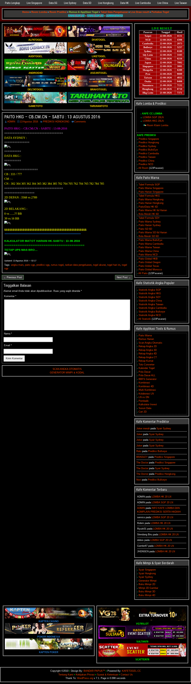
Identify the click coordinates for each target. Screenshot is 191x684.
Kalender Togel (147, 368)
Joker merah (143, 428)
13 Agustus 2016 (29, 121)
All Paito (143, 273)
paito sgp (30, 264)
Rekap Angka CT (148, 357)
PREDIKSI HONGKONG (56, 121)
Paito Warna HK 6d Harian (153, 210)
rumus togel (57, 264)
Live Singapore (34, 2)
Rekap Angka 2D (148, 346)
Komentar (10, 296)
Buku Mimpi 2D (147, 584)
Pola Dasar (145, 371)
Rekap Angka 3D (148, 350)
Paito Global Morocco (150, 269)
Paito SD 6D (145, 229)
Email (8, 345)
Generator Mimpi (147, 580)
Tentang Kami (65, 674)
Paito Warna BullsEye (150, 240)
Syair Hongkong (147, 573)
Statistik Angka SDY (150, 297)
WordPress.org (85, 678)
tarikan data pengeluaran (78, 264)
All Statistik (144, 318)
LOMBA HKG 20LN (153, 120)
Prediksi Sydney (147, 146)
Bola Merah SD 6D (149, 236)
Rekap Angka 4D (148, 353)
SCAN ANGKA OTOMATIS (67, 369)
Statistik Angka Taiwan (151, 304)
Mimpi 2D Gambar (148, 588)
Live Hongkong (106, 2)
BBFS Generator (147, 379)
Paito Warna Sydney (150, 221)
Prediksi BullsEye (148, 149)
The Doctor (142, 462)
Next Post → (124, 277)
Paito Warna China (149, 251)
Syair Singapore (147, 569)
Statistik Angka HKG (150, 293)
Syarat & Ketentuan (107, 674)
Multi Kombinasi (147, 389)
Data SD (87, 2)
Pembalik (144, 400)
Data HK (124, 2)
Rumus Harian (146, 339)
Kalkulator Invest (148, 404)
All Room (143, 168)
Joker (139, 434)
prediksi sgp (42, 264)
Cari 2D (143, 411)
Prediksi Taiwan (147, 157)
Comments (80, 121)
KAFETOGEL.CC (131, 670)
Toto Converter (146, 364)
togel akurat (99, 264)
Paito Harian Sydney (150, 225)
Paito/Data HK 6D (148, 206)
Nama (8, 333)
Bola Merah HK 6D (149, 214)
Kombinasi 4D (146, 386)
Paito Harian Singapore (151, 191)
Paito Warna (145, 335)
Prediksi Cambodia (149, 153)
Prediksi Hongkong (149, 142)
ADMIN (11, 121)
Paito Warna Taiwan (149, 247)
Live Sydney (70, 2)
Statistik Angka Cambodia (153, 308)
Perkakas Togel (160, 12)
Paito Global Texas (149, 266)
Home (25, 12)
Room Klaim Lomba (157, 125)
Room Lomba (39, 12)
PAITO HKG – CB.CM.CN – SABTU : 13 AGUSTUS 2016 (52, 116)
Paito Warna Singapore (151, 188)
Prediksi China (146, 160)
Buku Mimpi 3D (147, 591)
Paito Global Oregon (149, 262)
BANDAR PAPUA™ (94, 670)
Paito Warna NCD (148, 254)
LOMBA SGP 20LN (153, 117)
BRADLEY (142, 457)
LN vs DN (144, 397)
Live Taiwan (181, 2)
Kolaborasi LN (146, 393)
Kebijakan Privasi (85, 674)
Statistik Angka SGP (150, 289)
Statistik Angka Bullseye (152, 311)
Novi (138, 479)
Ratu (138, 451)
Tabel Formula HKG (149, 195)
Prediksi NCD (146, 164)
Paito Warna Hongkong (151, 199)
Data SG (53, 2)
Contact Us (127, 674)
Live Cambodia (143, 2)
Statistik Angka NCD (150, 315)
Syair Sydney (163, 428)
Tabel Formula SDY (149, 218)
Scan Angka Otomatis (150, 342)
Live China (162, 2)
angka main (17, 264)
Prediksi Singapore (149, 139)
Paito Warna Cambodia (151, 243)
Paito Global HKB (148, 258)
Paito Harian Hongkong (151, 203)
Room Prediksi (58, 12)
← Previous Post (13, 277)
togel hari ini (113, 264)
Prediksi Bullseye (157, 451)
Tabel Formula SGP (149, 184)
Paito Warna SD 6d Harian (153, 232)
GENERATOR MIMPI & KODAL (67, 372)
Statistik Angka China (150, 300)
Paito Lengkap (12, 2)
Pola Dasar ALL (147, 375)
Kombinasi (144, 382)
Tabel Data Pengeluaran (114, 12)
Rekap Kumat (146, 360)
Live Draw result (139, 12)
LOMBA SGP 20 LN (162, 502)
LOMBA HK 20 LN (161, 496)
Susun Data (145, 408)
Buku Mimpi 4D (147, 595)
